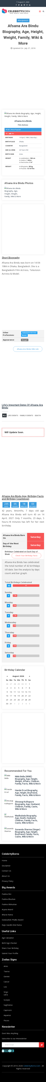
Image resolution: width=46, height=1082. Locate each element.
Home (4, 860)
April (23, 137)
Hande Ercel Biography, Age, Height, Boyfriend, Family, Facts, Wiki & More (28, 792)
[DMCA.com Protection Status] (8, 1050)
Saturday (33, 137)
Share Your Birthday (10, 948)
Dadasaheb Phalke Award (12, 919)
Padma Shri (6, 894)
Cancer (6, 981)
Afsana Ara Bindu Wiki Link (28, 349)
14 (20, 137)
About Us (6, 876)
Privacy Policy (7, 881)
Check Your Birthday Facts (26, 555)
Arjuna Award (7, 909)
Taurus (7, 971)
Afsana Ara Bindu (23, 121)
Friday (8, 642)
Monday (9, 602)
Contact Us (6, 871)
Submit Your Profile (10, 953)
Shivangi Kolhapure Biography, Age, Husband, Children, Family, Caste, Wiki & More (27, 805)
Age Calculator (8, 938)
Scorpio (7, 1000)
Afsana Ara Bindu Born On (14, 536)
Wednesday (10, 622)
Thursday (9, 632)
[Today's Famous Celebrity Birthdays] (16, 10)
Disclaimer (6, 865)
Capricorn (8, 1010)
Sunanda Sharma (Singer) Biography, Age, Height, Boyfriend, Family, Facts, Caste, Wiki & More (27, 833)
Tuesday (9, 612)
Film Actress (23, 125)
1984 (27, 137)
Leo (5, 987)
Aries (21, 154)
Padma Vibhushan (9, 904)
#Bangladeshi (23, 20)
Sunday (8, 592)
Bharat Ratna (7, 914)
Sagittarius (8, 1005)
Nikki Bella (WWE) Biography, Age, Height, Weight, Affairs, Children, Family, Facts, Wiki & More (28, 780)
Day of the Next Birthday (11, 545)
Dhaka (21, 142)
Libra (6, 994)
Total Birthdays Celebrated (18, 582)
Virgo (6, 992)
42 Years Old (23, 150)
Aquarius (7, 1015)
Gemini (6, 976)
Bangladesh (23, 146)
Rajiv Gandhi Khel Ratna (12, 925)
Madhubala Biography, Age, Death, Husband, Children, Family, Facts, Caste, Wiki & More (26, 819)
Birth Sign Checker (9, 943)
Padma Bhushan (8, 899)
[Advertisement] (23, 80)
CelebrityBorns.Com (31, 1066)
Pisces (6, 1020)
